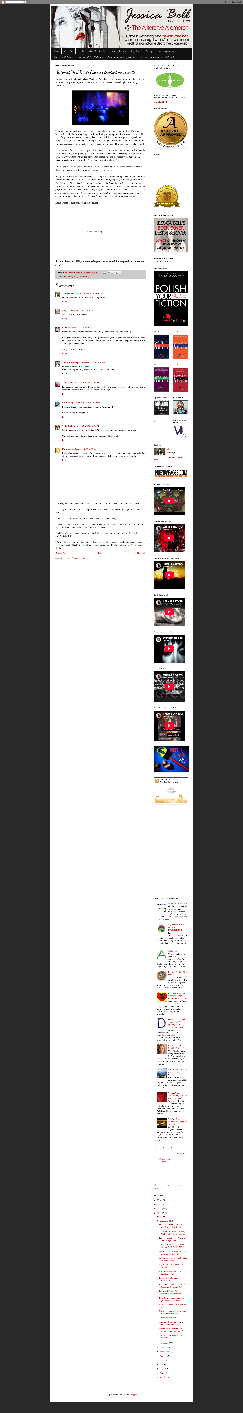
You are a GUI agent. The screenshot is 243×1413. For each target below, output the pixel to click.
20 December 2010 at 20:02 (86, 382)
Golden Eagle (68, 402)
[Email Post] (104, 272)
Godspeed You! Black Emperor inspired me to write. (173, 1252)
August (163, 1355)
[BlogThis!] (112, 272)
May (162, 1368)
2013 (159, 1204)
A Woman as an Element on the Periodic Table (173, 1259)
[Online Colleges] (164, 1159)
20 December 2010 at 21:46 (87, 402)
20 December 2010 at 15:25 (92, 293)
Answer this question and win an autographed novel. (172, 1323)
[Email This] (109, 272)
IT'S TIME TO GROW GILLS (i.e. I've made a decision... (172, 1225)
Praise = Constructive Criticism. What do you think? (173, 1239)
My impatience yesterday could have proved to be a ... (173, 1312)
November (164, 1342)
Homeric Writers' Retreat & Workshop (158, 57)
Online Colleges (164, 1161)
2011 (159, 1212)
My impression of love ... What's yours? (173, 1265)
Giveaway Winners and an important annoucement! (171, 1329)
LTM (64, 327)
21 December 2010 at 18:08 (84, 448)
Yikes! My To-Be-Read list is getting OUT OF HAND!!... (172, 1245)
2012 (159, 1208)
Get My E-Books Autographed (160, 51)
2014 (159, 1200)
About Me (68, 51)
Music (65, 276)
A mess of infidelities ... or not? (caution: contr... (173, 1272)
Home (56, 51)
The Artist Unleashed (64, 57)
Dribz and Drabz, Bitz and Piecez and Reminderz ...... (172, 1292)
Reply (64, 301)
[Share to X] (114, 272)
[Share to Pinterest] (120, 272)
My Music (135, 51)
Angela (65, 310)
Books (81, 51)
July (162, 1359)
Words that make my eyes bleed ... (173, 1305)
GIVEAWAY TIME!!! (177, 903)
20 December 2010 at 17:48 (92, 362)
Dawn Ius (66, 448)
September (164, 1351)
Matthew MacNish (70, 293)
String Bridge (73, 276)
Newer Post (61, 552)
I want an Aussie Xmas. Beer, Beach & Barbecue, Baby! (172, 1285)
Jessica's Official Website (91, 57)
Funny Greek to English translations (169, 1279)
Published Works (97, 51)
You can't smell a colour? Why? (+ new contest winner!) (177, 1095)
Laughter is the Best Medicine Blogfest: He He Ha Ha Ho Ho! (177, 996)
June (162, 1364)
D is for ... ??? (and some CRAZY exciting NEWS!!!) (176, 1022)
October (163, 1347)
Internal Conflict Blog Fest (177, 973)
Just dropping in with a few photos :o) (177, 1070)
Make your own (182, 1153)
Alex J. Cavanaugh (71, 362)
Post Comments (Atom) (77, 558)
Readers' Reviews (118, 51)
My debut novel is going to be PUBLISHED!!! (176, 927)
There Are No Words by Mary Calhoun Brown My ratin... (172, 1232)
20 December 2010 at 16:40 (80, 327)
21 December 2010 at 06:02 (86, 425)
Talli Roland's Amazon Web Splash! (171, 1336)
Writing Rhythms (86, 276)
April (162, 1372)
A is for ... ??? (174, 950)
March (163, 1377)
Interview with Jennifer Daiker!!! (176, 1046)
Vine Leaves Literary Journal (121, 57)
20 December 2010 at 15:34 (81, 310)
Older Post (140, 552)
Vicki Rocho (67, 425)
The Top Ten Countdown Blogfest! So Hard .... (177, 1121)
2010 (159, 1217)
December (164, 1220)
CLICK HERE (160, 101)
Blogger (133, 1394)
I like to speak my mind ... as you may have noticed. (172, 1299)
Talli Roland (67, 382)
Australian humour (167, 1317)
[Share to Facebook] (117, 272)
